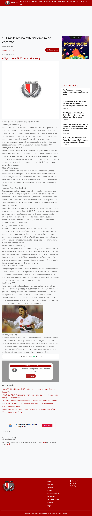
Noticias (50, 484)
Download (30, 376)
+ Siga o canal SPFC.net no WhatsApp (21, 58)
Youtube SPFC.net (53, 500)
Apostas (50, 487)
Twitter (74, 483)
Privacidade (51, 496)
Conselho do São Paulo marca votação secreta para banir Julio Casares (30, 401)
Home (49, 481)
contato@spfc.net (53, 493)
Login (21, 4)
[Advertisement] (46, 19)
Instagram (75, 486)
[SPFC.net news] (31, 425)
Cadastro (50, 503)
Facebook (75, 481)
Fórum (49, 490)
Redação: (8, 50)
